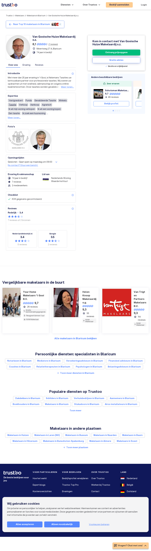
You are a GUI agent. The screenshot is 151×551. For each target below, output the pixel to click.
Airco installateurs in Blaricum (121, 404)
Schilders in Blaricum (57, 398)
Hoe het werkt (40, 478)
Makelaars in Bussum (76, 435)
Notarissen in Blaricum (19, 360)
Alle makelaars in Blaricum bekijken (75, 338)
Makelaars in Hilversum (25, 441)
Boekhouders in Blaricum (26, 404)
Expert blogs (39, 484)
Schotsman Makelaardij (117, 90)
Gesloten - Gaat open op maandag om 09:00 (30, 161)
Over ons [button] (13, 64)
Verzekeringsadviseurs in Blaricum (84, 360)
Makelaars (19, 15)
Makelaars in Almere (100, 441)
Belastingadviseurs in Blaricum (124, 366)
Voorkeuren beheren (99, 524)
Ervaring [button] (26, 64)
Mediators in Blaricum (49, 360)
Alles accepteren (25, 524)
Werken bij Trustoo (100, 484)
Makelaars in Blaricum (36, 15)
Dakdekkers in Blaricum (27, 398)
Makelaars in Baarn (132, 435)
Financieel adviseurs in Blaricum (126, 360)
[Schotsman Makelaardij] (98, 94)
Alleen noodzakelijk (62, 524)
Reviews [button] (39, 64)
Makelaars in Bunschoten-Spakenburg (63, 441)
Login (144, 5)
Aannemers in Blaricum (122, 398)
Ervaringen (67, 491)
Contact (95, 491)
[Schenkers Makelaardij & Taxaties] (140, 94)
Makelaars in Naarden (105, 435)
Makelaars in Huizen (18, 435)
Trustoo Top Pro (70, 484)
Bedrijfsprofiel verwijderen (75, 478)
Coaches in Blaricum (20, 366)
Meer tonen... (67, 86)
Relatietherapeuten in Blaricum (53, 366)
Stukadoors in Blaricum (86, 404)
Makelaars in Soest (127, 441)
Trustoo (9, 15)
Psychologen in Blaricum (89, 366)
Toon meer (75, 410)
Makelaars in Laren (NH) (47, 435)
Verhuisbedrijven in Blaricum (89, 398)
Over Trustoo (98, 478)
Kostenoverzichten (42, 491)
